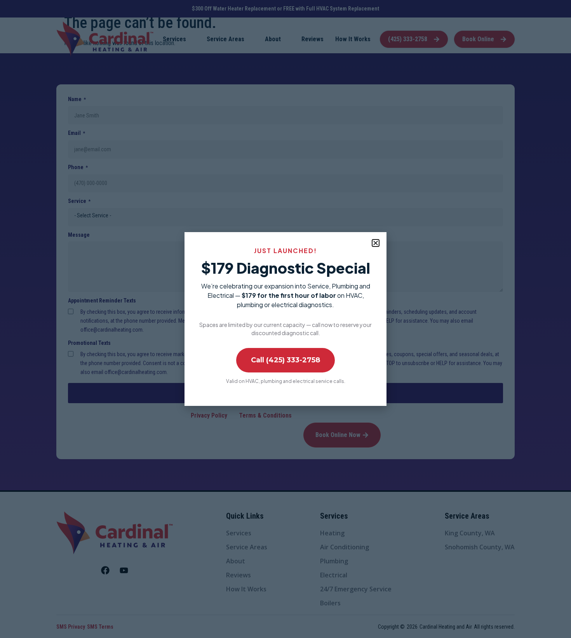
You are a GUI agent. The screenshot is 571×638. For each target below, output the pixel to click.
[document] (285, 319)
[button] (376, 243)
